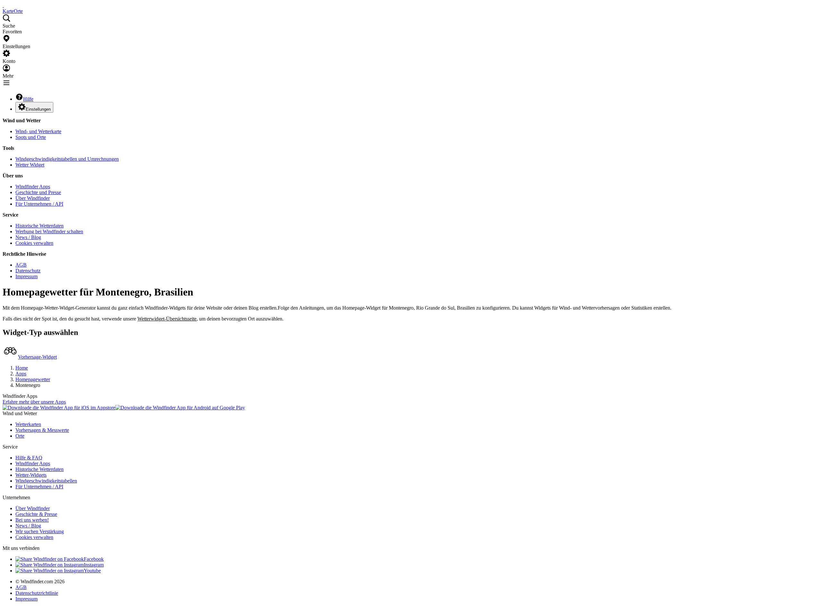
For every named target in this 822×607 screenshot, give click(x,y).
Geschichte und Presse (38, 192)
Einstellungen (38, 109)
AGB (21, 265)
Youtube (92, 570)
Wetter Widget (29, 164)
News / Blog (28, 237)
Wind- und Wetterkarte (38, 131)
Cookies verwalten (34, 243)
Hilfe (28, 99)
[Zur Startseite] (3, 5)
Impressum (26, 276)
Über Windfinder (32, 198)
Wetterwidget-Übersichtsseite (167, 318)
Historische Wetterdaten (39, 225)
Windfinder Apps (32, 186)
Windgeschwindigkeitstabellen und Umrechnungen (67, 159)
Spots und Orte (30, 137)
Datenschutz (27, 270)
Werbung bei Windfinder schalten (49, 231)
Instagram (94, 565)
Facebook (94, 559)
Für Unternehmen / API (39, 204)
